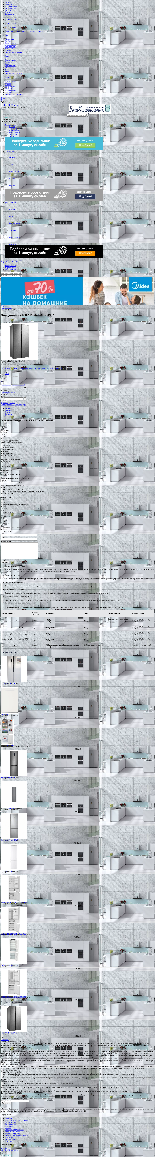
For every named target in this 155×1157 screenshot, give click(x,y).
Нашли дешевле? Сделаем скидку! (13, 405)
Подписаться (6, 1103)
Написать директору (7, 1155)
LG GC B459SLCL (7, 808)
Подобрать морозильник (14, 73)
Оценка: (4, 560)
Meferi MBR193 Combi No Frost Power (14, 903)
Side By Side (9, 49)
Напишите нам (10, 8)
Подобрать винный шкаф (14, 94)
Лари (7, 64)
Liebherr (8, 85)
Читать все (5, 1040)
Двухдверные (6, 368)
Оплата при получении (9, 382)
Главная (8, 2)
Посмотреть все (10, 39)
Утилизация (9, 14)
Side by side (13, 134)
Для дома (8, 88)
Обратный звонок (7, 117)
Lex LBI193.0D (6, 871)
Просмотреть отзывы (8, 393)
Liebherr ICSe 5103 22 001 (10, 965)
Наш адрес (9, 10)
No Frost (8, 41)
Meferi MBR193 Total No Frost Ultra (13, 934)
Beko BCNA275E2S (8, 746)
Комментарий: (6, 541)
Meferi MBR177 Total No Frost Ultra (13, 997)
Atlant (7, 71)
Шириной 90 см (34, 368)
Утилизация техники (12, 1133)
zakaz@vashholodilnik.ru (9, 1150)
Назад (7, 35)
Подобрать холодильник (14, 52)
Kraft (7, 374)
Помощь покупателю (12, 1132)
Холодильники (10, 19)
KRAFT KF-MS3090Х (9, 1033)
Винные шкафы (11, 27)
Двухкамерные (10, 43)
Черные (8, 50)
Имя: (3, 533)
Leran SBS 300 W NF (8, 683)
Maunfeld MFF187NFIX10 (10, 777)
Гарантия (8, 4)
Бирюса (8, 69)
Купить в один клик (8, 403)
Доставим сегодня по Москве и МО (13, 385)
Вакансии (8, 1141)
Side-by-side (50, 368)
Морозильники (10, 23)
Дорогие (14, 368)
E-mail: (3, 537)
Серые (42, 368)
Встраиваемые (10, 47)
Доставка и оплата (11, 6)
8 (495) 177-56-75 (10, 105)
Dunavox (8, 83)
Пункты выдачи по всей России (16, 1120)
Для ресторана (10, 87)
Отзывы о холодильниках (14, 1130)
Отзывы (8, 12)
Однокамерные (10, 45)
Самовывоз (9, 16)
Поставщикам (10, 1139)
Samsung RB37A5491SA (9, 840)
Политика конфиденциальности (16, 1135)
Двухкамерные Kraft (61, 368)
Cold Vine (8, 92)
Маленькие (9, 62)
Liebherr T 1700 (6, 714)
